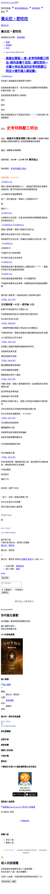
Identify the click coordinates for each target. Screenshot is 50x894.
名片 (8, 48)
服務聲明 (26, 853)
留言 (30, 559)
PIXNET (11, 850)
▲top (3, 573)
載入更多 (5, 578)
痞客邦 (24, 559)
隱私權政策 (43, 850)
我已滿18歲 (6, 881)
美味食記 (20, 566)
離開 (14, 881)
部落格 (9, 45)
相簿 (8, 42)
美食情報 (21, 37)
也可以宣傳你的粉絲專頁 (8, 532)
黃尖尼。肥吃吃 (14, 19)
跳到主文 (5, 25)
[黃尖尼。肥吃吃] (2, 724)
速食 (18, 569)
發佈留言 (5, 593)
